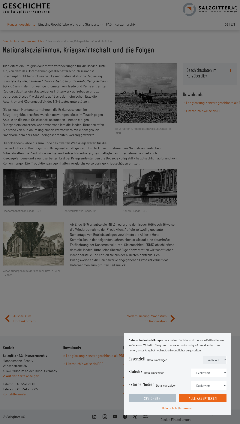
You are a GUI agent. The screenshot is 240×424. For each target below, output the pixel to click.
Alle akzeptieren (203, 398)
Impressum (186, 408)
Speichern (152, 398)
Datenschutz (169, 408)
